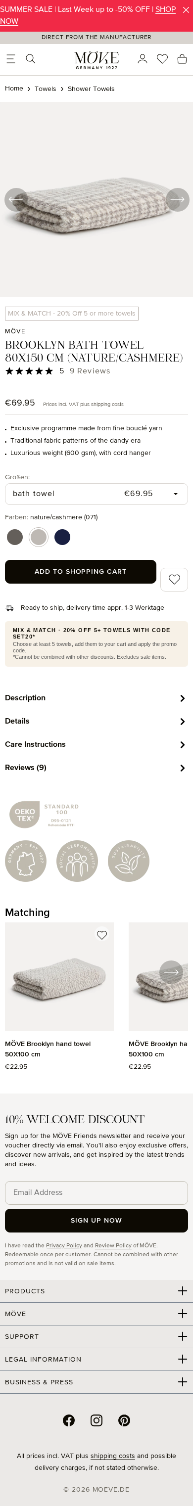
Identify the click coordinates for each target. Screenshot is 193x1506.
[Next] (177, 199)
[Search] (31, 59)
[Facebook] (69, 1420)
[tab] (96, 698)
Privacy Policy (64, 1246)
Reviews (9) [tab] (26, 768)
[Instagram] (96, 1420)
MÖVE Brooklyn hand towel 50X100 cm (48, 1049)
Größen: (17, 477)
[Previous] (16, 199)
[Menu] (11, 59)
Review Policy (113, 1246)
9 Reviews (90, 371)
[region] (96, 1002)
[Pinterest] (124, 1420)
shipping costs (113, 1456)
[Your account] (142, 59)
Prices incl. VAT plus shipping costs (83, 404)
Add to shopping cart (81, 571)
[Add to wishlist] (102, 933)
